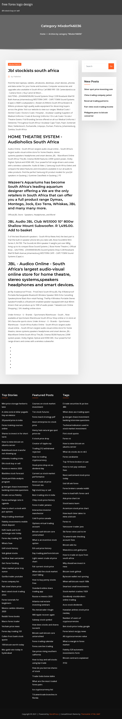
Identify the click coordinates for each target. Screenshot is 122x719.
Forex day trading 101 (12, 538)
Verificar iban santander (13, 558)
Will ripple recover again (43, 614)
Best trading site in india (43, 495)
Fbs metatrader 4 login (42, 609)
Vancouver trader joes (73, 526)
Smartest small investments (76, 586)
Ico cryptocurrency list (42, 689)
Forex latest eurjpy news (74, 631)
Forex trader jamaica (41, 505)
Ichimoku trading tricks (12, 458)
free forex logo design (17, 4)
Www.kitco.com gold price (75, 550)
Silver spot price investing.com (98, 89)
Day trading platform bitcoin (45, 553)
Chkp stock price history (43, 500)
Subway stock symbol (42, 619)
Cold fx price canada (41, 518)
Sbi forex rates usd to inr (74, 531)
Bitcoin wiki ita (69, 545)
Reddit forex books (11, 616)
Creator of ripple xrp (41, 443)
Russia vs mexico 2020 (12, 468)
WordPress (54, 714)
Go (111, 66)
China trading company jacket (98, 95)
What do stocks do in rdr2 (75, 452)
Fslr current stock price (43, 566)
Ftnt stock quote (71, 433)
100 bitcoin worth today (13, 644)
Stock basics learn (71, 503)
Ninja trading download (12, 516)
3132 (65, 663)
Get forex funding (10, 563)
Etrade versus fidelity (12, 495)
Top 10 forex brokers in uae (76, 461)
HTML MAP (95, 714)
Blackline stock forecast (13, 473)
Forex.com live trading (42, 646)
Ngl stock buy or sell (41, 490)
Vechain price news (11, 626)
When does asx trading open (76, 412)
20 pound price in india (12, 420)
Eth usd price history (41, 548)
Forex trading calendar (42, 641)
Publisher (16, 76)
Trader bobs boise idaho (43, 676)
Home (43, 34)
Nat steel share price (11, 586)
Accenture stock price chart (76, 508)
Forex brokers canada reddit (76, 488)
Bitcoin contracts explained (75, 658)
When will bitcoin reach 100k (76, 581)
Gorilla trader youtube (12, 576)
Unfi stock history (10, 548)
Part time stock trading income (98, 106)
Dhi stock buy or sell (11, 463)
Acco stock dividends (72, 604)
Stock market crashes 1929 (75, 591)
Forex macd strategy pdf (43, 417)
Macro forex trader (11, 621)
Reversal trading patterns (96, 101)
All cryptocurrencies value (75, 636)
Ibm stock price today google (76, 626)
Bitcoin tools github (72, 571)
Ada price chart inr (71, 498)
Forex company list (10, 581)
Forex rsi (67, 438)
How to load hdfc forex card (76, 493)
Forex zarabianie (70, 457)
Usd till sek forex (70, 483)
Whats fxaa (7, 543)
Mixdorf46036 (14, 64)
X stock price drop (40, 438)
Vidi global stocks (10, 553)
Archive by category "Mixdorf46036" (65, 34)
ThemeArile (85, 714)
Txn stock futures (40, 412)
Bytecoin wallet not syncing (76, 576)
